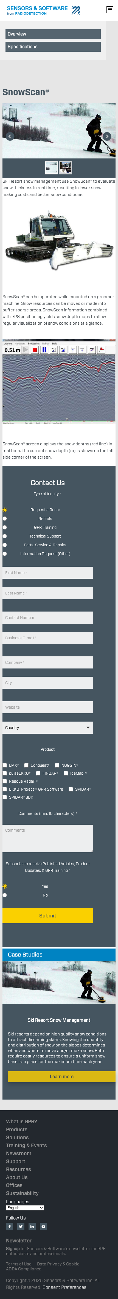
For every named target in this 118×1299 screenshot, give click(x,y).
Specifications (23, 46)
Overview (17, 34)
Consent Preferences (64, 1287)
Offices (14, 1185)
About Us (17, 1177)
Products (16, 1129)
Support (15, 1161)
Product (48, 749)
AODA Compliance (23, 1269)
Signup (13, 1248)
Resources (18, 1169)
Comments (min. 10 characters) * (47, 813)
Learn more (62, 1076)
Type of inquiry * (47, 494)
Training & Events (26, 1145)
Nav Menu (109, 9)
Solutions (17, 1137)
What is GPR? (21, 1121)
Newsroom (18, 1153)
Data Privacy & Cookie (58, 1264)
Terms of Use (19, 1264)
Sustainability (22, 1193)
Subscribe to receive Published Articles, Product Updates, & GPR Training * (48, 867)
